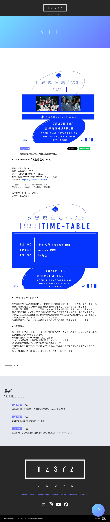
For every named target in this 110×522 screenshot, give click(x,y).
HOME (24, 494)
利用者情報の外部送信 (35, 518)
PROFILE (55, 494)
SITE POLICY (21, 518)
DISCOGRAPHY (43, 494)
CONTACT (84, 494)
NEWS (63, 494)
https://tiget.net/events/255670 (34, 180)
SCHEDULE (73, 494)
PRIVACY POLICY (9, 518)
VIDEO (32, 494)
